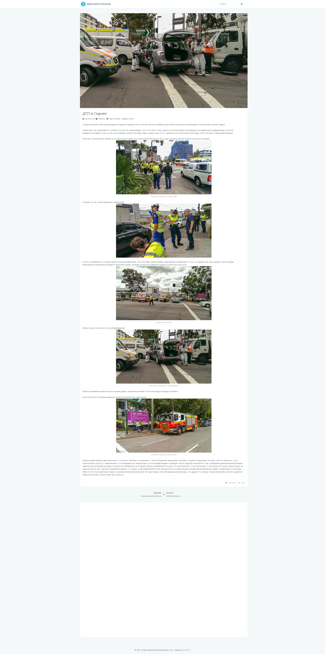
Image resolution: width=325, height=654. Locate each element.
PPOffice (186, 650)
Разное (101, 119)
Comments (231, 483)
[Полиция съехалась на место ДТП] (164, 167)
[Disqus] (164, 536)
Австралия (114, 119)
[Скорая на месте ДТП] (164, 293)
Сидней (125, 119)
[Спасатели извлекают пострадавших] (164, 357)
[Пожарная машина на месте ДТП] (164, 426)
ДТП (132, 119)
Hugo (171, 650)
